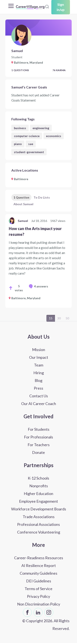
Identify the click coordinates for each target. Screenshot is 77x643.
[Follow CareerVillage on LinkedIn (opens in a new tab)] (38, 612)
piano (18, 144)
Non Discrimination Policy (38, 604)
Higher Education (38, 493)
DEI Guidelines (38, 581)
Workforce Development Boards (38, 509)
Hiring (38, 372)
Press (38, 388)
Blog (38, 380)
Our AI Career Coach (38, 403)
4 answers (41, 286)
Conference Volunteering (38, 532)
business (20, 128)
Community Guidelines (38, 573)
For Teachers (39, 444)
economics (53, 136)
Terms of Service (38, 588)
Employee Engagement (38, 501)
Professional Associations (38, 524)
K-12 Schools (38, 478)
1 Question (21, 197)
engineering (41, 128)
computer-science (27, 136)
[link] (38, 261)
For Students (38, 429)
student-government (29, 152)
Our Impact (38, 357)
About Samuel (23, 204)
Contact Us (38, 395)
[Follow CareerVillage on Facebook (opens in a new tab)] (27, 612)
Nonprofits (38, 485)
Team (38, 365)
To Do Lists (42, 197)
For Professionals (38, 437)
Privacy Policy (38, 596)
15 (50, 318)
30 (59, 318)
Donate (38, 452)
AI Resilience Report (38, 565)
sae (30, 144)
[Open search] (47, 6)
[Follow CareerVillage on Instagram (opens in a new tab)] (48, 612)
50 (67, 318)
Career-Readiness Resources (38, 557)
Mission (38, 349)
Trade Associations (39, 516)
